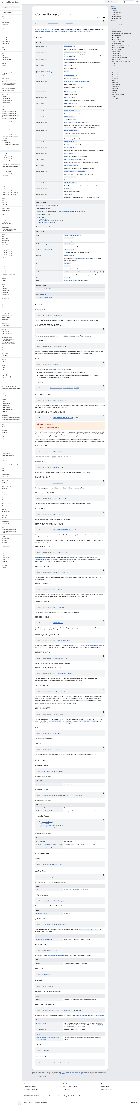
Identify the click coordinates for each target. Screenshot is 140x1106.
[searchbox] (11, 7)
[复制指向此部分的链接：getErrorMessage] (50, 895)
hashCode (66, 263)
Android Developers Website (69, 1086)
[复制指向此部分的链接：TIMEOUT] (44, 743)
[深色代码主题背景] (103, 21)
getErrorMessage (69, 244)
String (47, 222)
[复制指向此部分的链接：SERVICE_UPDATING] (52, 652)
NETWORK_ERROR (68, 117)
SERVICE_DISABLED (69, 142)
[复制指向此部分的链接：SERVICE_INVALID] (50, 602)
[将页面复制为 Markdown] (68, 14)
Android (44, 1096)
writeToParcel (68, 280)
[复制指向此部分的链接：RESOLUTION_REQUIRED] (55, 547)
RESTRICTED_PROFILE (70, 136)
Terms (25, 1102)
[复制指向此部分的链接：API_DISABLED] (47, 310)
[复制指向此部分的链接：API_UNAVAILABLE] (50, 341)
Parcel (75, 280)
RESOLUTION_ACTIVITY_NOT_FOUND (74, 122)
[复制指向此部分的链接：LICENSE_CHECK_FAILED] (56, 493)
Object (77, 235)
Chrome (51, 1096)
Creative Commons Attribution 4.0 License (76, 1072)
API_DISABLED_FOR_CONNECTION (73, 52)
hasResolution (68, 255)
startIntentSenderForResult (90, 930)
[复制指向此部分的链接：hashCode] (44, 969)
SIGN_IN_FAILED (68, 177)
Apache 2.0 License (36, 1073)
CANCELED (66, 65)
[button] (10, 24)
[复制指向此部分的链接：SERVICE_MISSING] (50, 617)
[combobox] (113, 1)
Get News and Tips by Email (31, 1089)
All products (82, 1096)
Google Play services (51, 10)
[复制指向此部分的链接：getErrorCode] (47, 871)
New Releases (37, 2)
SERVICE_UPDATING (69, 165)
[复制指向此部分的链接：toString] (43, 1045)
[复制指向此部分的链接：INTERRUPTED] (47, 462)
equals (66, 235)
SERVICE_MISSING (69, 153)
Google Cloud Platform (70, 1096)
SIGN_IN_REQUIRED (69, 183)
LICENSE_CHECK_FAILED (70, 111)
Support (62, 2)
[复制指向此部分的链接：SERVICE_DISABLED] (51, 584)
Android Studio (105, 1086)
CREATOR (66, 71)
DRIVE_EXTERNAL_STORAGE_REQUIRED (74, 81)
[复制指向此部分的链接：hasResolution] (47, 945)
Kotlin (98, 17)
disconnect (57, 372)
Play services (13, 2)
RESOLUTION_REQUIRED (70, 130)
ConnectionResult (53, 23)
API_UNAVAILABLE (69, 59)
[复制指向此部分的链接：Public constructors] (54, 761)
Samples (54, 2)
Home (36, 10)
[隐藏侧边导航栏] (19, 1103)
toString (66, 277)
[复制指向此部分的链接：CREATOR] (44, 382)
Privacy (30, 1102)
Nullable (62, 211)
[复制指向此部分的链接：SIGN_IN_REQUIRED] (52, 708)
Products (42, 10)
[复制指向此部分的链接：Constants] (46, 305)
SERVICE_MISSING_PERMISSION (72, 159)
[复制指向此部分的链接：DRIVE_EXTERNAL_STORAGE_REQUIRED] (67, 412)
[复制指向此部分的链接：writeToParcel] (47, 1057)
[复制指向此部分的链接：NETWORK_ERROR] (51, 508)
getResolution (68, 250)
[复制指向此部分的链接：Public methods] (50, 854)
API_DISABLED (68, 46)
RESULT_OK (70, 559)
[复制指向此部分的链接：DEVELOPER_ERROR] (52, 395)
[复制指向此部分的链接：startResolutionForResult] (55, 1005)
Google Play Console (106, 1089)
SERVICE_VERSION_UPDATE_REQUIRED (74, 171)
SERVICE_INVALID (69, 147)
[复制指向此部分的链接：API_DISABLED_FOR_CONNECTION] (63, 325)
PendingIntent (69, 211)
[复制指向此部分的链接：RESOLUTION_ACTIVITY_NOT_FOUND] (65, 524)
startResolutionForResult (83, 258)
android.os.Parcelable (46, 289)
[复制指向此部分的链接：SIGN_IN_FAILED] (49, 686)
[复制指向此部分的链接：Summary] (45, 38)
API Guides (27, 2)
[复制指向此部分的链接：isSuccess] (44, 981)
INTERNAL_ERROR (68, 92)
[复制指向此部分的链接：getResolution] (47, 919)
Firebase (59, 1096)
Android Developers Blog (30, 1086)
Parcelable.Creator (56, 388)
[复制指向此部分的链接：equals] (41, 859)
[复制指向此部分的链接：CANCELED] (45, 358)
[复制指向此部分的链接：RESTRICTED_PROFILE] (53, 566)
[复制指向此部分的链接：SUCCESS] (44, 728)
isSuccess (67, 266)
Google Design (66, 1089)
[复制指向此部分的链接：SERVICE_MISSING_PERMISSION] (61, 635)
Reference (46, 2)
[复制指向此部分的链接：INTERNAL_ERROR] (50, 446)
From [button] (45, 289)
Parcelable (69, 23)
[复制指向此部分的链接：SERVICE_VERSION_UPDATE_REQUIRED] (66, 668)
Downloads (70, 2)
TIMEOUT (66, 194)
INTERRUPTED (67, 97)
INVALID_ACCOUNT (69, 103)
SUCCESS (66, 188)
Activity (83, 272)
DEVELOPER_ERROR (69, 76)
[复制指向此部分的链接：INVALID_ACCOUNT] (51, 477)
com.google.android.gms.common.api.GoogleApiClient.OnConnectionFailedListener (64, 31)
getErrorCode (68, 238)
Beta (77, 2)
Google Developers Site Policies (58, 1073)
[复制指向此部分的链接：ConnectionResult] (50, 766)
